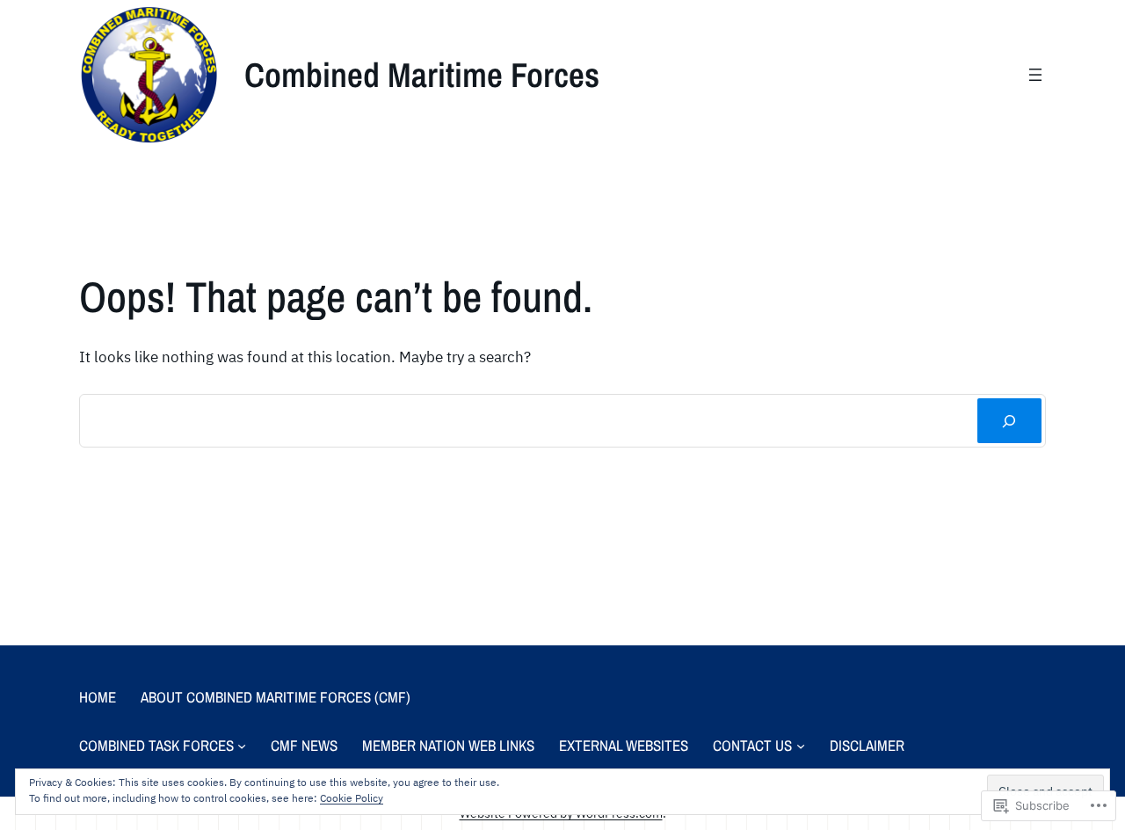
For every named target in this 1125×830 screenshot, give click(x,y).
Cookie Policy (351, 798)
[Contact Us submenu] (800, 745)
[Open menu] (1035, 74)
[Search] (1009, 420)
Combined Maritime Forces (421, 75)
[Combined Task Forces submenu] (241, 745)
